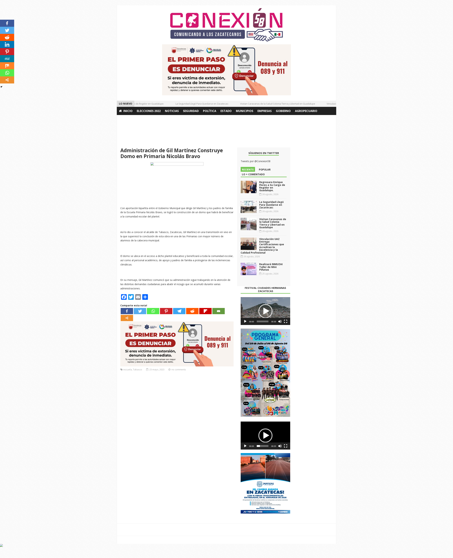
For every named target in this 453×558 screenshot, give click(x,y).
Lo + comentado (253, 174)
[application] (265, 311)
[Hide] (1, 86)
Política (209, 111)
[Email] (218, 311)
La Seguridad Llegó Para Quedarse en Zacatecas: (193, 103)
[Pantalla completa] (285, 321)
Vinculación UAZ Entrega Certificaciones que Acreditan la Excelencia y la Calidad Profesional (262, 245)
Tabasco (137, 369)
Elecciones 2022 (149, 111)
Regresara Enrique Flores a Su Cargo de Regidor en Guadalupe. (272, 186)
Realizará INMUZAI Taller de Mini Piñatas (271, 266)
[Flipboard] (205, 311)
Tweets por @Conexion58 (255, 161)
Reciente (248, 169)
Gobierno (283, 111)
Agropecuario (306, 111)
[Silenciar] (280, 321)
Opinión (125, 119)
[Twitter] (140, 311)
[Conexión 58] (226, 24)
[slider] (262, 321)
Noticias (172, 111)
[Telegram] (179, 311)
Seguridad (191, 111)
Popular (265, 169)
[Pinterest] (166, 311)
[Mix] (7, 65)
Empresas (264, 111)
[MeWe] (7, 58)
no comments (178, 369)
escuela (127, 369)
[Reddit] (192, 311)
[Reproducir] (245, 321)
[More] (127, 318)
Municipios (244, 111)
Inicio (128, 111)
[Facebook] (127, 311)
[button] (265, 311)
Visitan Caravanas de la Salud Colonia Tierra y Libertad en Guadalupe (269, 103)
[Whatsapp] (153, 311)
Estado (226, 111)
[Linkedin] (7, 44)
